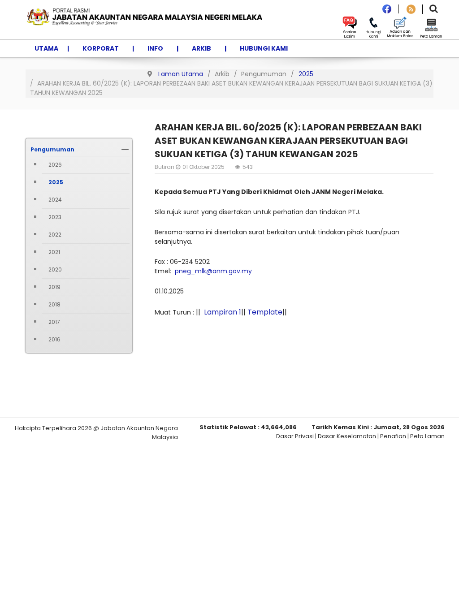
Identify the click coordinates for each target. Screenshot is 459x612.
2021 (54, 252)
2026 (55, 164)
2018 (54, 304)
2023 (54, 217)
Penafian (393, 436)
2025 (55, 182)
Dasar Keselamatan (347, 436)
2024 (55, 199)
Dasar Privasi (295, 436)
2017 (54, 322)
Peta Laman (427, 436)
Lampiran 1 (222, 312)
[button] (125, 149)
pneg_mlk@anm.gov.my (213, 271)
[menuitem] (46, 48)
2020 (55, 269)
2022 (54, 234)
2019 (54, 287)
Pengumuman (52, 149)
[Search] (433, 9)
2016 (54, 339)
